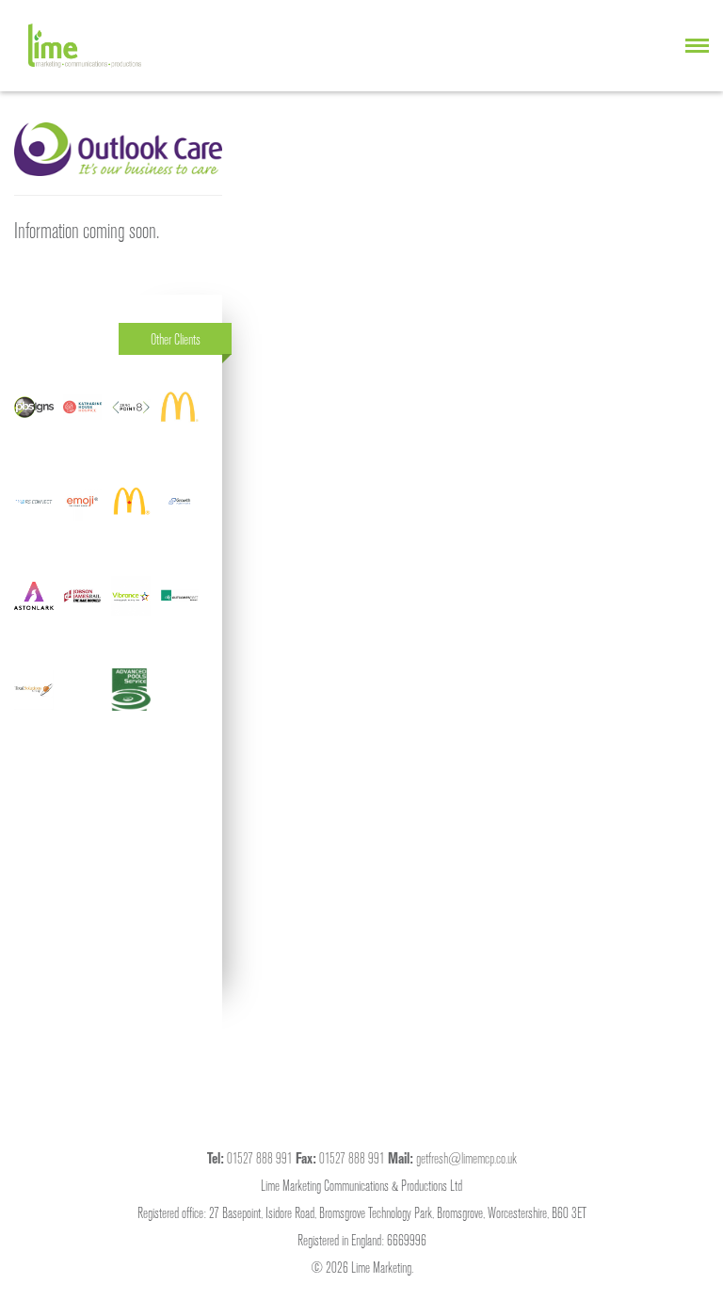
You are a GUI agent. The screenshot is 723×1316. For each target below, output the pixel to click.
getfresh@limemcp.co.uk (466, 1157)
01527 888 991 (260, 1157)
